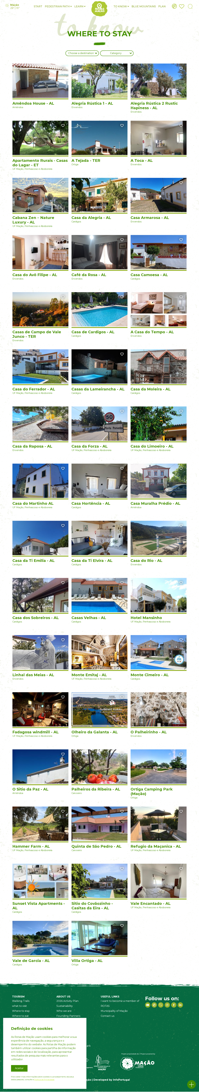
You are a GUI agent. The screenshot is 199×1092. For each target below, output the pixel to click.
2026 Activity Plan (67, 1000)
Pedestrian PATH (57, 6)
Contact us (107, 1015)
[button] (191, 1084)
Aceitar (19, 1068)
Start (38, 6)
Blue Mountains (144, 6)
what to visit (19, 1005)
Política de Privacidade (44, 1079)
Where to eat (20, 1015)
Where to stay (21, 1010)
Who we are (64, 1010)
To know (120, 6)
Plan (162, 6)
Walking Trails (20, 1000)
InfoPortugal (121, 1079)
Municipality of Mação (114, 1010)
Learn (79, 6)
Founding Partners (68, 1015)
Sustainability (64, 1005)
